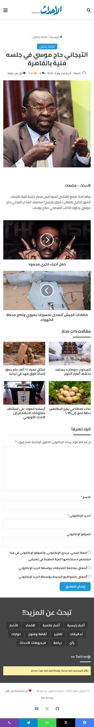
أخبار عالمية (51, 625)
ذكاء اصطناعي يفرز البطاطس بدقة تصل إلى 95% (70, 411)
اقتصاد (30, 625)
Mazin (77, 73)
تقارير (58, 634)
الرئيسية (55, 37)
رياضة (57, 643)
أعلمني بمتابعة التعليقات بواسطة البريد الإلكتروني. (52, 568)
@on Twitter (81, 656)
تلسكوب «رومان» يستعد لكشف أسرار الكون (73, 371)
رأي (71, 643)
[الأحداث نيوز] (47, 9)
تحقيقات (76, 634)
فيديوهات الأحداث (33, 643)
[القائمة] (5, 11)
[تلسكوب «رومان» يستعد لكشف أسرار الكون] (70, 353)
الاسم (86, 497)
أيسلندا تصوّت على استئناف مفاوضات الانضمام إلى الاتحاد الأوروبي (26, 413)
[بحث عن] (88, 11)
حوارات (16, 634)
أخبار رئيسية (76, 625)
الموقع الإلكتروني (79, 534)
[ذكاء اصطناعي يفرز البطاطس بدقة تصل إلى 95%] (70, 393)
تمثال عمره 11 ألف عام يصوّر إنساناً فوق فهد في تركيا (25, 371)
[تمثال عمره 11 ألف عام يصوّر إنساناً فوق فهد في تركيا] (24, 353)
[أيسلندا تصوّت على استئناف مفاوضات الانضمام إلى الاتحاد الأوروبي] (24, 393)
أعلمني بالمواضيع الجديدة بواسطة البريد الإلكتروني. (52, 576)
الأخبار (13, 625)
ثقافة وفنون (39, 37)
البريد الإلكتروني (79, 515)
